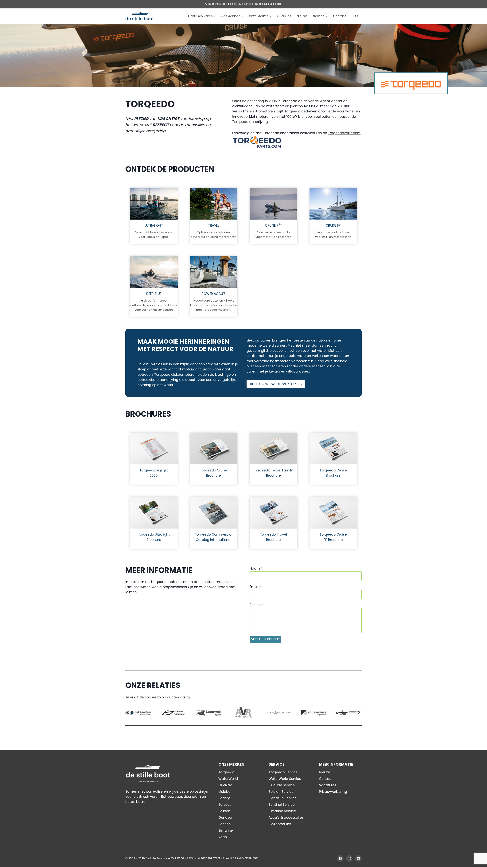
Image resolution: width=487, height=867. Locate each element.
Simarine (225, 830)
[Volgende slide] (359, 713)
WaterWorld (228, 778)
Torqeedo (226, 772)
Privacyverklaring (333, 791)
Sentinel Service (282, 804)
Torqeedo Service (283, 772)
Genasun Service (283, 798)
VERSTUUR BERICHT (265, 639)
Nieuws (302, 16)
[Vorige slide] (128, 713)
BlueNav (225, 785)
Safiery (224, 798)
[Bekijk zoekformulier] (357, 16)
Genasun (225, 817)
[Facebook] (340, 858)
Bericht (256, 605)
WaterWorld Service (285, 778)
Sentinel (225, 824)
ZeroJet (224, 804)
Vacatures (327, 785)
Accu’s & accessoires (286, 817)
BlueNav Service (282, 785)
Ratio (222, 837)
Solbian (224, 811)
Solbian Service (281, 791)
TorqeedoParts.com (344, 133)
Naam (256, 568)
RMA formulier (280, 824)
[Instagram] (349, 858)
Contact (339, 16)
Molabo (224, 791)
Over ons (284, 16)
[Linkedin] (358, 858)
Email (255, 586)
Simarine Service (282, 811)
